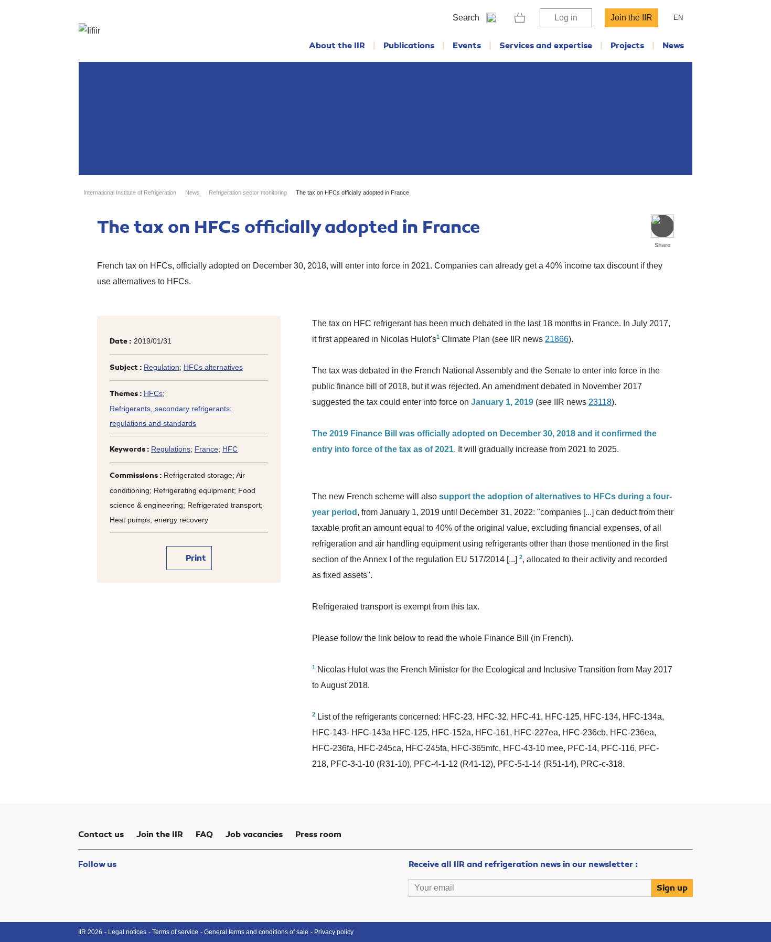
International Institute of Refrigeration (129, 192)
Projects (627, 45)
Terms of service (175, 932)
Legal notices (127, 932)
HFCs (153, 393)
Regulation (161, 367)
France (206, 449)
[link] (520, 18)
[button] (662, 226)
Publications (408, 45)
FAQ (204, 834)
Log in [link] (565, 17)
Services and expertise (545, 45)
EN (678, 18)
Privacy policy (334, 932)
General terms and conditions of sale (256, 932)
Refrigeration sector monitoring (248, 192)
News (673, 45)
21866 (557, 339)
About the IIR (337, 45)
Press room (318, 834)
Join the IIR (631, 17)
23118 (600, 402)
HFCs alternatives (213, 367)
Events (467, 45)
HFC (230, 449)
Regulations (170, 449)
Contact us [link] (101, 834)
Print (195, 558)
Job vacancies (254, 834)
